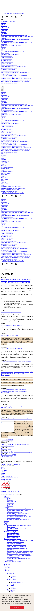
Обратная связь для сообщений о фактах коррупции (15, 81)
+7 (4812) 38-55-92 (6, 464)
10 (12, 440)
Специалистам (5, 161)
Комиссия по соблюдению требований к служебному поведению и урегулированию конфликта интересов (16, 79)
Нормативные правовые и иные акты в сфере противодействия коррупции (13, 67)
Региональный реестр (7, 60)
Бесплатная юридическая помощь (10, 189)
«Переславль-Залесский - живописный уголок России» (16, 419)
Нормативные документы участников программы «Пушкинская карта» (18, 514)
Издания (3, 158)
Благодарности (5, 27)
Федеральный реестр (6, 59)
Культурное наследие (7, 57)
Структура (4, 26)
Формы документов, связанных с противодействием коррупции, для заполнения (15, 73)
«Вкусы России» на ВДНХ (8, 455)
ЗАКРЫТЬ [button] (17, 607)
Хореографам (4, 179)
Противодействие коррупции (9, 65)
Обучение (3, 165)
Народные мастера (6, 63)
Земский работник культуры (9, 191)
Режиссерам (4, 174)
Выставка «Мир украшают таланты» (11, 312)
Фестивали (4, 153)
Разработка (4, 494)
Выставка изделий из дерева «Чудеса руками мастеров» (16, 361)
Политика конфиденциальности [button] (21, 603)
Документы (4, 33)
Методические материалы (8, 69)
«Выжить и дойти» (6, 449)
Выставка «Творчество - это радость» (11, 348)
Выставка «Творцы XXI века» (9, 335)
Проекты (3, 159)
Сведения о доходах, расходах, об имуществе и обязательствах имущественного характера (14, 76)
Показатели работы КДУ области (10, 54)
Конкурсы (3, 155)
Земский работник (6, 479)
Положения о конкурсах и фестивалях (11, 45)
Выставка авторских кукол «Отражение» (12, 325)
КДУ (2, 50)
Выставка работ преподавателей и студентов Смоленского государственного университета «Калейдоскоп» (13, 391)
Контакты (3, 32)
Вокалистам (4, 162)
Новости (3, 47)
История (3, 24)
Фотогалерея (4, 29)
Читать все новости (6, 456)
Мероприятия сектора (7, 62)
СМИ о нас (4, 30)
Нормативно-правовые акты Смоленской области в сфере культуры (19, 511)
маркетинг (11, 494)
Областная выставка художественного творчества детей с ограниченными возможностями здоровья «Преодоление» (17, 373)
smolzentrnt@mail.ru (18, 13)
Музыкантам (4, 183)
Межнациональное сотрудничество (11, 186)
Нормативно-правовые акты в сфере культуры (14, 35)
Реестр (2, 164)
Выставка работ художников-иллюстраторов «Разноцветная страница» (13, 406)
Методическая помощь (7, 167)
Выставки (3, 156)
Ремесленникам (5, 168)
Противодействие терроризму (9, 83)
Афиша (3, 48)
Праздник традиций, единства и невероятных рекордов (16, 452)
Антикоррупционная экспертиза (10, 71)
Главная (3, 467)
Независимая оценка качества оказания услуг (13, 188)
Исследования (5, 53)
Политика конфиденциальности (10, 491)
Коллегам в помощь (6, 56)
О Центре (3, 23)
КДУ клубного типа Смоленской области (12, 51)
